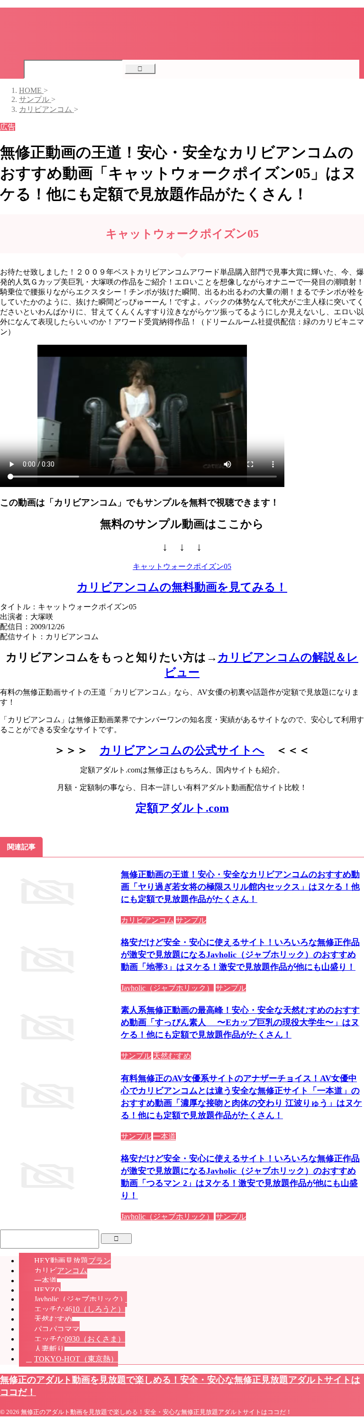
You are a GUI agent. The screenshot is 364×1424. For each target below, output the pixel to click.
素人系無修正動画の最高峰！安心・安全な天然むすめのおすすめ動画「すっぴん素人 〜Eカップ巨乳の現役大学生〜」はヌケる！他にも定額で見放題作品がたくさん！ (240, 1022)
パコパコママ (57, 1329)
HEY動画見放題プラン (72, 1261)
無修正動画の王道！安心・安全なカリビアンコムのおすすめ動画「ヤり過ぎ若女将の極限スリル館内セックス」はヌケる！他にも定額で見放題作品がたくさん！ (240, 887)
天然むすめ (53, 1319)
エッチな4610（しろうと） (79, 1309)
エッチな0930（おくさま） (79, 1339)
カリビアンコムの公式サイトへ (182, 750)
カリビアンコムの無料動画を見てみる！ (182, 587)
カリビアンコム (60, 1271)
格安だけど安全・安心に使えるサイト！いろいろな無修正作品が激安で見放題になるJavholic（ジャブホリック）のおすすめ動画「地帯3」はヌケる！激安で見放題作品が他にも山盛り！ (240, 954)
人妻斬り (49, 1349)
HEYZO (47, 1290)
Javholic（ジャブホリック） (80, 1299)
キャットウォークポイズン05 (182, 566)
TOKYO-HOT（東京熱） (76, 1359)
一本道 (45, 1281)
